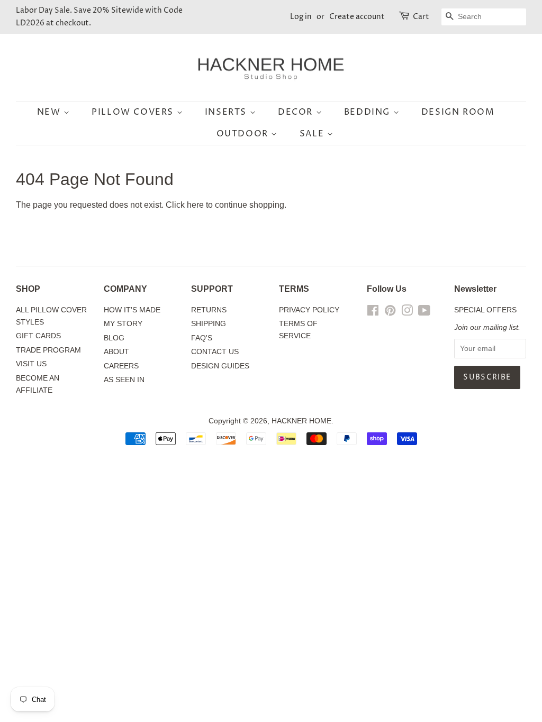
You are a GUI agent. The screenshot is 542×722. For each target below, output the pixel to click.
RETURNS (209, 310)
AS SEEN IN (124, 380)
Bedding (368, 112)
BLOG (114, 338)
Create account (357, 17)
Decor (297, 112)
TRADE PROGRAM (48, 350)
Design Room (458, 112)
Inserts (227, 112)
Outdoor (244, 134)
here (195, 204)
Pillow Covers (134, 112)
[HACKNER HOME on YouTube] (424, 313)
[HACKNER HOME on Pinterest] (390, 313)
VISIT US (31, 364)
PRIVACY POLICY (309, 310)
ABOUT (116, 352)
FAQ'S (201, 338)
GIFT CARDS (38, 336)
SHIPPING (208, 324)
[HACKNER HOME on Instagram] (407, 313)
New (50, 112)
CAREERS (121, 366)
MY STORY (123, 324)
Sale (313, 134)
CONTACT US (215, 352)
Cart (421, 17)
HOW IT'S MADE (132, 310)
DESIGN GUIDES (220, 366)
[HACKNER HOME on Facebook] (373, 313)
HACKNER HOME (301, 421)
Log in (301, 17)
